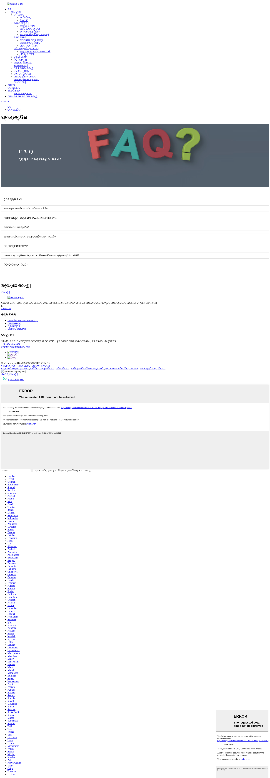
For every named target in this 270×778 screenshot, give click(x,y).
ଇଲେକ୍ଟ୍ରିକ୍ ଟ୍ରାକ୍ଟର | (26, 76)
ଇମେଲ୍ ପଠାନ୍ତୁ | (9, 374)
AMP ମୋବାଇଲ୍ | (41, 365)
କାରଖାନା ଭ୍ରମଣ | (23, 93)
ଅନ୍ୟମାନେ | (20, 82)
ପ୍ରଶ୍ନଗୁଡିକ (14, 87)
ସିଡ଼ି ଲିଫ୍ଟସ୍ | (20, 59)
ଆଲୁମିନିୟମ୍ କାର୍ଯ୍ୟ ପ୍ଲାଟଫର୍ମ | (35, 51)
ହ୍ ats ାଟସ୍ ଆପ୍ (16, 379)
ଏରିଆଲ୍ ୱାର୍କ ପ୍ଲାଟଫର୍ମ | (26, 48)
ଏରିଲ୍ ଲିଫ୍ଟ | (27, 54)
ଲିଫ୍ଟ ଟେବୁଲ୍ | (21, 23)
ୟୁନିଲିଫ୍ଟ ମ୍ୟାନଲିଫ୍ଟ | (42, 368)
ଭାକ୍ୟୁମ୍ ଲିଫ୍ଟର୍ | (23, 62)
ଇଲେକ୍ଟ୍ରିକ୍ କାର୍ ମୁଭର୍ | (26, 79)
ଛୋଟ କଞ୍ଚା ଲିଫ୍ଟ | (29, 45)
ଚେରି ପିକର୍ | (26, 17)
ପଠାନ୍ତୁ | (5, 292)
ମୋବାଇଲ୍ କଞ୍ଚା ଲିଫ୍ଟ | (32, 40)
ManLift (24, 20)
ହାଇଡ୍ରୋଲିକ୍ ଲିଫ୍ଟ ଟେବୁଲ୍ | (34, 34)
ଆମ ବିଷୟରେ (14, 90)
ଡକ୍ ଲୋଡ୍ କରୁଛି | (22, 71)
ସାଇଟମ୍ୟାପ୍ (24, 365)
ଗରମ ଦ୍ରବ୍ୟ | (8, 365)
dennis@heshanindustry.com (15, 346)
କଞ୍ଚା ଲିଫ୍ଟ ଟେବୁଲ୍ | (30, 28)
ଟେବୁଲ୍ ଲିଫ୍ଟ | (27, 26)
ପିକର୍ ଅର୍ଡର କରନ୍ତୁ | (24, 68)
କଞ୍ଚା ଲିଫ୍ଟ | (20, 37)
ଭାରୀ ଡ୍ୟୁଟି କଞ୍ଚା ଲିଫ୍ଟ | (152, 368)
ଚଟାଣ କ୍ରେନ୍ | (21, 65)
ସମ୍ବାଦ (11, 85)
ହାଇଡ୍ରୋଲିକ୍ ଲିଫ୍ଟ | (30, 43)
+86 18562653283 (10, 344)
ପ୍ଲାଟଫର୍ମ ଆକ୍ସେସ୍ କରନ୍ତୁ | (15, 368)
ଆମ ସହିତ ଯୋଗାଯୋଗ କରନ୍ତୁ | (23, 96)
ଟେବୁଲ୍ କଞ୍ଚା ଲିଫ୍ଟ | (30, 31)
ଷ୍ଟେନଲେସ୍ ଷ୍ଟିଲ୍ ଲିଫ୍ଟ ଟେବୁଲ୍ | (122, 368)
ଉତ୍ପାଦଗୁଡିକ (14, 12)
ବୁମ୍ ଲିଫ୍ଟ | (19, 14)
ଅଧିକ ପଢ (6, 308)
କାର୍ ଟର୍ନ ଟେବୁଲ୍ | (22, 73)
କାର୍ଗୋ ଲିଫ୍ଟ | (21, 57)
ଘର (9, 9)
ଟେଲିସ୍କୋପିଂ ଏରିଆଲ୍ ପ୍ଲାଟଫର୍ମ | (87, 368)
